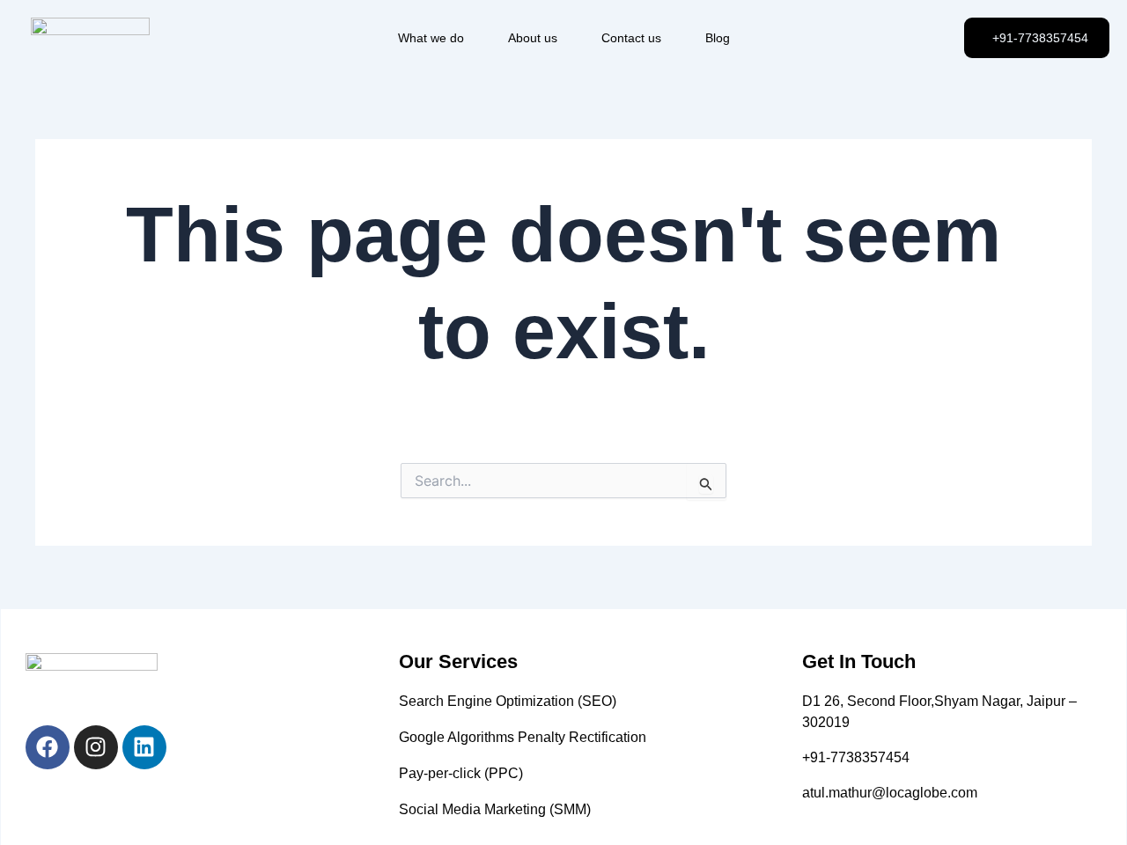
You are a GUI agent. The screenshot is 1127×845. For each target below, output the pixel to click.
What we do (431, 38)
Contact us (631, 38)
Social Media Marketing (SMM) (495, 809)
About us (532, 38)
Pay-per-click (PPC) (461, 773)
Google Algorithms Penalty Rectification (522, 737)
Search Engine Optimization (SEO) (507, 701)
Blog (717, 38)
